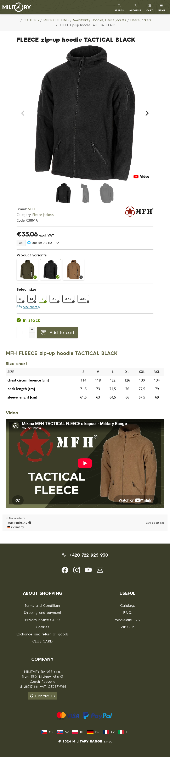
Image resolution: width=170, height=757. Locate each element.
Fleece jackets (43, 215)
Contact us (45, 696)
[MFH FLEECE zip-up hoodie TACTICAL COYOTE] (73, 269)
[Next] (146, 113)
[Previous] (23, 113)
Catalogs (127, 605)
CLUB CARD (42, 641)
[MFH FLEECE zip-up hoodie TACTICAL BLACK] (50, 269)
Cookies (42, 627)
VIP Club (127, 627)
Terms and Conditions (42, 605)
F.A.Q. (127, 612)
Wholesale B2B (127, 620)
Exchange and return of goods (42, 634)
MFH (31, 209)
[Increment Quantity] (32, 330)
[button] (135, 7)
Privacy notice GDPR (42, 620)
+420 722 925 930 (88, 555)
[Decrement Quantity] (32, 335)
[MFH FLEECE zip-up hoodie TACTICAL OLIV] (27, 269)
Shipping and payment (42, 612)
